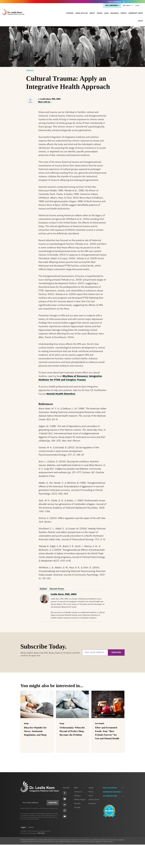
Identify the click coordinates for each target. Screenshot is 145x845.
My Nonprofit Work (110, 796)
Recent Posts (57, 589)
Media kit (77, 803)
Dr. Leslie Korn (13, 12)
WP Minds (41, 833)
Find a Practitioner (114, 2)
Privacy (91, 792)
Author (43, 589)
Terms (91, 796)
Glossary (77, 796)
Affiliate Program (80, 799)
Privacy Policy (45, 815)
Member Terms (94, 799)
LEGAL (91, 788)
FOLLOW (66, 788)
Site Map (77, 807)
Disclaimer (92, 803)
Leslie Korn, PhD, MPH (63, 594)
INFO (76, 788)
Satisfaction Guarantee (112, 792)
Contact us (78, 792)
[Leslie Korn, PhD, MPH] (44, 603)
